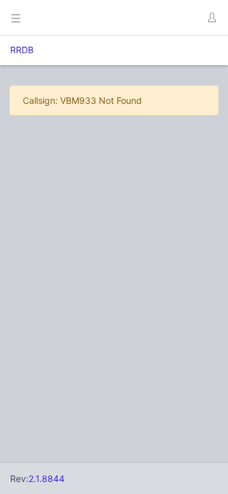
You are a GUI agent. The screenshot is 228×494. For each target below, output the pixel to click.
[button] (211, 17)
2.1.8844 (46, 478)
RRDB (22, 49)
